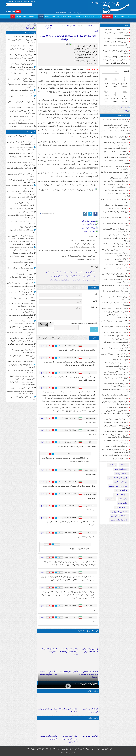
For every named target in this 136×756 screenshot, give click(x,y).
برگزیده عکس (93, 718)
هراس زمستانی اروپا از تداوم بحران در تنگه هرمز (21, 137)
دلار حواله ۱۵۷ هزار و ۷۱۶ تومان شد (116, 38)
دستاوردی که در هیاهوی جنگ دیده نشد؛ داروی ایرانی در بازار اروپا (21, 392)
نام (96, 294)
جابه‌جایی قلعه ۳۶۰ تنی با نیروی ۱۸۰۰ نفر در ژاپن (21, 41)
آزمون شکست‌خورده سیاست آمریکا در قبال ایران (116, 379)
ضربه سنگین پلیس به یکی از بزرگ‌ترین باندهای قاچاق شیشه (21, 383)
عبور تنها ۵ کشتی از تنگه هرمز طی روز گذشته (116, 224)
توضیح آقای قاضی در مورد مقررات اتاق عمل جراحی (21, 198)
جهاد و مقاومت (66, 16)
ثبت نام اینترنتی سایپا (73, 276)
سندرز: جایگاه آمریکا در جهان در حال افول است (22, 365)
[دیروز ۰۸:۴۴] (47, 662)
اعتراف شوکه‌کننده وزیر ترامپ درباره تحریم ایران (117, 343)
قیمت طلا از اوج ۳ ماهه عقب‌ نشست (115, 335)
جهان (116, 16)
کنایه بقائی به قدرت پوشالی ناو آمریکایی (20, 283)
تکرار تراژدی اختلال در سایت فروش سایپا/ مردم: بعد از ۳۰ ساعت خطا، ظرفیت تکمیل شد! (68, 251)
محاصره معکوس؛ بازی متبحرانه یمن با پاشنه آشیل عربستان (22, 327)
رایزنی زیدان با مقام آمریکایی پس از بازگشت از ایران (22, 59)
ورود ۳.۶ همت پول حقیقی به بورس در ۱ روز (115, 218)
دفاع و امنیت (77, 16)
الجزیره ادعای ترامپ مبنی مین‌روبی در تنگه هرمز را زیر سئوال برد (21, 304)
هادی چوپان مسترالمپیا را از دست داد (68, 710)
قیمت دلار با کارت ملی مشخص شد (116, 29)
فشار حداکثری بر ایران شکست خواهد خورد (21, 398)
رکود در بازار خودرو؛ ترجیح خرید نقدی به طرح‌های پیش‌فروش (115, 275)
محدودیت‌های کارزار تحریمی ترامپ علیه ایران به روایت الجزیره (21, 204)
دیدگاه (25, 16)
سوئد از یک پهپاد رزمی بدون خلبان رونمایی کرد (23, 222)
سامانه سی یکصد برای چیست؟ (23, 253)
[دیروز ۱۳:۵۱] (68, 662)
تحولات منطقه (107, 16)
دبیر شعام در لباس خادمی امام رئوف (21, 54)
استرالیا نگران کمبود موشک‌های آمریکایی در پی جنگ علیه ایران (21, 142)
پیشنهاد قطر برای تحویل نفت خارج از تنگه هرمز (115, 173)
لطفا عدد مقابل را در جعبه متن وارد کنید (84, 323)
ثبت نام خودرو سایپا (57, 276)
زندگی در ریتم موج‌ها (90, 736)
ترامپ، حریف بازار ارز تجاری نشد (117, 264)
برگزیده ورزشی (93, 691)
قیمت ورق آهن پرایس (119, 511)
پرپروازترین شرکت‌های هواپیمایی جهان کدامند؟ (116, 120)
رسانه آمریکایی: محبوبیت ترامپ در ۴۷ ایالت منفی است (21, 371)
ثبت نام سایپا (68, 272)
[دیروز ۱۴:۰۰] (47, 727)
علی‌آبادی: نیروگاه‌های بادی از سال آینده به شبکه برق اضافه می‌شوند (115, 245)
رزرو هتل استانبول (120, 481)
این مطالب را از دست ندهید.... (87, 630)
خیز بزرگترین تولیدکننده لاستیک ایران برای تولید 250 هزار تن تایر (116, 185)
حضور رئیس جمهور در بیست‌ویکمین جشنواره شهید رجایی (70, 739)
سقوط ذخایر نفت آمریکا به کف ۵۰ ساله (115, 363)
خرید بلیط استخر (121, 507)
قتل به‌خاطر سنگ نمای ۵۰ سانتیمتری (21, 107)
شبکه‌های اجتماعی (89, 16)
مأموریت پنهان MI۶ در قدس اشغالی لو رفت (21, 345)
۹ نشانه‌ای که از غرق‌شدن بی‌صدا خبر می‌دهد (22, 157)
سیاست (122, 16)
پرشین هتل (123, 498)
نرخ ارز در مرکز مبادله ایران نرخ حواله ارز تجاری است (115, 137)
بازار (13, 16)
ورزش (99, 16)
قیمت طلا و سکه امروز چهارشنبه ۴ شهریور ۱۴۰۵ (117, 33)
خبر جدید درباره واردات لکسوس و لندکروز (118, 194)
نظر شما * (93, 307)
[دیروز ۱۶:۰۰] (68, 727)
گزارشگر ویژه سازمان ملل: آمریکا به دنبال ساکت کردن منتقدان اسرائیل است (21, 339)
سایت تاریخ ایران (121, 473)
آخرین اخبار (31, 131)
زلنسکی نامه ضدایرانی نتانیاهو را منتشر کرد (90, 650)
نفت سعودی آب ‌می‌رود (120, 458)
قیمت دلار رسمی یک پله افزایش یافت (115, 60)
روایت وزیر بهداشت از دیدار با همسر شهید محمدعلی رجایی (22, 293)
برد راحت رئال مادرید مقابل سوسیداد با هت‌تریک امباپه (21, 216)
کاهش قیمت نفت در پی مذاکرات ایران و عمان (115, 200)
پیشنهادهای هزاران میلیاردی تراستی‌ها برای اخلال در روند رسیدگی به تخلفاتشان (116, 373)
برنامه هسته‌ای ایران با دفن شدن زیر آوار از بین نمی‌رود (21, 269)
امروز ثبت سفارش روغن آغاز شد (117, 235)
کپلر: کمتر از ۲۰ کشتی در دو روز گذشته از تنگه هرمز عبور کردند (116, 450)
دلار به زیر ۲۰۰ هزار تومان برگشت (116, 41)
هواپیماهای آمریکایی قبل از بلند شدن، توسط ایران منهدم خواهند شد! (21, 68)
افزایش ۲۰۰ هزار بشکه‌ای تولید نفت (116, 311)
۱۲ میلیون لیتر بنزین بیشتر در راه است (115, 157)
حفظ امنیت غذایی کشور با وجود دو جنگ (115, 250)
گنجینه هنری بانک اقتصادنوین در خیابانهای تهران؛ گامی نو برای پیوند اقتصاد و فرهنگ (115, 413)
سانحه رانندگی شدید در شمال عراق (21, 126)
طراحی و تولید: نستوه (68, 752)
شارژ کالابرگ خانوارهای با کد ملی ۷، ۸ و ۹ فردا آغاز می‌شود (115, 230)
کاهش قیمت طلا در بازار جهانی (117, 208)
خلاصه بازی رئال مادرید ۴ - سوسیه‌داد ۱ (20, 212)
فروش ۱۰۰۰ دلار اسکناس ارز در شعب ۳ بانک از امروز (115, 298)
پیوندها (18, 16)
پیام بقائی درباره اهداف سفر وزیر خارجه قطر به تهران (21, 333)
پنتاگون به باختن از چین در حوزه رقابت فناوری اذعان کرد (21, 181)
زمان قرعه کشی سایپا (89, 276)
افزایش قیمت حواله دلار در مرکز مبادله (115, 308)
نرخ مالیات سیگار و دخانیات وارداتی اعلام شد (115, 213)
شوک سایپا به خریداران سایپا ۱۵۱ (84, 243)
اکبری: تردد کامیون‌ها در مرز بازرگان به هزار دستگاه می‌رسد (116, 280)
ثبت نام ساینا (57, 272)
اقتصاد (41, 16)
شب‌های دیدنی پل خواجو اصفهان (22, 388)
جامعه (47, 16)
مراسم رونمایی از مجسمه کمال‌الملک (48, 737)
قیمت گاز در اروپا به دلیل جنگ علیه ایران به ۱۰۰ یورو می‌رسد (115, 355)
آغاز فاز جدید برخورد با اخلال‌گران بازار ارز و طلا (115, 327)
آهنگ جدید (110, 498)
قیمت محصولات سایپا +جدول (85, 259)
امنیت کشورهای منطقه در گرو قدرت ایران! (22, 231)
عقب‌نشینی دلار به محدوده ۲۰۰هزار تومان (117, 46)
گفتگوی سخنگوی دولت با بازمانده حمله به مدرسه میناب (20, 316)
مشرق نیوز (110, 6)
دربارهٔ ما (8, 2)
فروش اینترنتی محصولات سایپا (59, 280)
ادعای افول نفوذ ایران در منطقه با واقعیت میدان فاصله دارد (20, 186)
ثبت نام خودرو (90, 272)
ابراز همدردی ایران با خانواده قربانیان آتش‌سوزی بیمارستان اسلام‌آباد (22, 377)
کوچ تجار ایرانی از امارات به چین (117, 407)
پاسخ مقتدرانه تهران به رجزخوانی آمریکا (115, 419)
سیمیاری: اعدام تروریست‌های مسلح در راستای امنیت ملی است (21, 287)
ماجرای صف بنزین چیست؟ (86, 683)
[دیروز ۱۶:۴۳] (47, 640)
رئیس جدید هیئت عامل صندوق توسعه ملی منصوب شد (116, 286)
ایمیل (95, 300)
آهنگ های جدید (121, 490)
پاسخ (42, 346)
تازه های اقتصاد (123, 115)
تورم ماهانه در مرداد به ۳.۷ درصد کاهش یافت (115, 132)
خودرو (47, 272)
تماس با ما (18, 2)
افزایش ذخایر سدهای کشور (118, 178)
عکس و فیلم (33, 16)
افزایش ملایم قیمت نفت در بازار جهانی (115, 332)
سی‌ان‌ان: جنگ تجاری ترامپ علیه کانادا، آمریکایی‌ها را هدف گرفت (21, 192)
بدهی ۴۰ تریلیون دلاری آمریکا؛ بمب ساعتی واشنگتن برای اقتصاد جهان (117, 126)
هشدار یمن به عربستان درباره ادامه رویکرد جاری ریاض (22, 310)
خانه (128, 16)
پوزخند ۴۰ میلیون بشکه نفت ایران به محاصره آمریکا (22, 50)
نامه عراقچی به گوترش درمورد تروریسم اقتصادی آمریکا (21, 112)
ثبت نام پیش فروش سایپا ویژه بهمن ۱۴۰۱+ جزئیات (78, 256)
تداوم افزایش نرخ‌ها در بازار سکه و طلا (115, 56)
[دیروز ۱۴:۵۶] (68, 700)
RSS (32, 2)
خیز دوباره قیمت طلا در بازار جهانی (116, 63)
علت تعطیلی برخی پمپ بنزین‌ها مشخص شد (115, 322)
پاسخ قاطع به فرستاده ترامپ (23, 36)
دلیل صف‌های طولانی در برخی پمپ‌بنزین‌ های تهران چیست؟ (115, 167)
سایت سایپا (79, 272)
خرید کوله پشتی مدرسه (119, 520)
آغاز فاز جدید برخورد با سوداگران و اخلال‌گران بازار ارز (117, 260)
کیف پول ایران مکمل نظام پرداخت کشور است (115, 390)
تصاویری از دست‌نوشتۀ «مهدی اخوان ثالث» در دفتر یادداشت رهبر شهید (22, 248)
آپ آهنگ (124, 465)
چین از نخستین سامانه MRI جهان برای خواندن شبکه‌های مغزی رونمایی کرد (21, 237)
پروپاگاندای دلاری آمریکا (120, 339)
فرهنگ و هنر (55, 16)
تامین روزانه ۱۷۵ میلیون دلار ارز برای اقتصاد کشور (117, 426)
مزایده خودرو (122, 503)
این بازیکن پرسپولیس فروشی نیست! (90, 710)
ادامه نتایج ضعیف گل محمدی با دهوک (20, 120)
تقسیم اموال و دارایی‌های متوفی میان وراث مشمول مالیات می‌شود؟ (117, 384)
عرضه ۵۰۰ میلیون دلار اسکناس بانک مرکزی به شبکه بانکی (117, 316)
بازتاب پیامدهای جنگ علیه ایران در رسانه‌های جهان (23, 263)
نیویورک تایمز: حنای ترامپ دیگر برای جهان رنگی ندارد (22, 257)
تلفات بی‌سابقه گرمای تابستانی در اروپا (115, 455)
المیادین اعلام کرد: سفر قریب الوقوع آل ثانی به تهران (21, 85)
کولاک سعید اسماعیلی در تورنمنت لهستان (23, 74)
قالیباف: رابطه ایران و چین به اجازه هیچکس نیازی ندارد (23, 351)
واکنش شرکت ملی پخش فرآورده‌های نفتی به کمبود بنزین (116, 143)
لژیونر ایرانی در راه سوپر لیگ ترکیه (22, 64)
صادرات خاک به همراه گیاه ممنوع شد (115, 398)
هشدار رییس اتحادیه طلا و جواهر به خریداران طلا (117, 441)
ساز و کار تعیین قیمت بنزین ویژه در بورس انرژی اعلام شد (117, 254)
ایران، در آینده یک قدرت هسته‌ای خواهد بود (21, 97)
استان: (126, 71)
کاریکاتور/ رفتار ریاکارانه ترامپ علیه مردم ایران (21, 169)
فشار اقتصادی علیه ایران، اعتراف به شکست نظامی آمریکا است (22, 148)
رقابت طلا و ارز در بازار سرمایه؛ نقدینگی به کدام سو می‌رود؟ (116, 402)
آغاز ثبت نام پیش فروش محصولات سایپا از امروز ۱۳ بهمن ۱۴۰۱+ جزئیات (68, 37)
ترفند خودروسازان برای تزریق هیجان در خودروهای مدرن (116, 349)
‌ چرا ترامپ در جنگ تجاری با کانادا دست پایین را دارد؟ (116, 239)
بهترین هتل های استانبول (118, 477)
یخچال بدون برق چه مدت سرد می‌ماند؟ (115, 359)
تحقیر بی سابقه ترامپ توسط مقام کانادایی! (23, 91)
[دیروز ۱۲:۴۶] (47, 700)
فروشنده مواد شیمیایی (119, 515)
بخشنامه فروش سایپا (89, 280)
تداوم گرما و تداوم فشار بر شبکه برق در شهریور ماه (116, 303)
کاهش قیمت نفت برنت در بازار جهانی (115, 422)
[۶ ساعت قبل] (88, 727)
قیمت (127, 25)
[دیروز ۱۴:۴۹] (88, 662)
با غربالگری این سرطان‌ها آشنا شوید (21, 208)
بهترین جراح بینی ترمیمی (118, 486)
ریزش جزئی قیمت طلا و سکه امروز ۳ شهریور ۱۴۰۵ (116, 52)
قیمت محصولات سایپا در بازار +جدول (83, 240)
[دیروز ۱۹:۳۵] (88, 640)
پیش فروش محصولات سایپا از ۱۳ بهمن (82, 247)
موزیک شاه (112, 465)
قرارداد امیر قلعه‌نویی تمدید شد (47, 710)
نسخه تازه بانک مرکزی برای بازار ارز (116, 205)
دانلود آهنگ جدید (121, 469)
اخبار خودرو (76, 280)
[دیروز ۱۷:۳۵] (88, 700)
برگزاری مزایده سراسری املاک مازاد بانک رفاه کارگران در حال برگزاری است (115, 435)
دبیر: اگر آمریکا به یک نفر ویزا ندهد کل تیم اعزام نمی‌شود (21, 163)
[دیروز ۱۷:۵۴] (68, 640)
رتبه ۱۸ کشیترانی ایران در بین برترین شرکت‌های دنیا (117, 152)
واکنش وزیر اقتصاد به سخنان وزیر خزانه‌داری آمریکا (117, 367)
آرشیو (25, 2)
